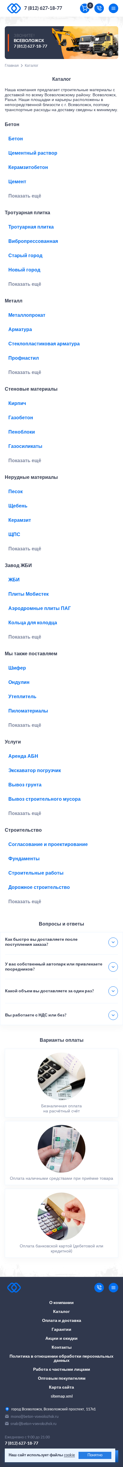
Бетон (15, 138)
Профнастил (23, 358)
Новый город (24, 270)
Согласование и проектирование (48, 844)
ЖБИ (14, 580)
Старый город (25, 255)
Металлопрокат (26, 315)
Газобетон (20, 417)
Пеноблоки (21, 432)
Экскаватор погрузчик (34, 770)
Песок (15, 491)
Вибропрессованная (33, 241)
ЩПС (14, 534)
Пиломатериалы (28, 711)
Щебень (17, 506)
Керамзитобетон (28, 167)
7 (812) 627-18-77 (43, 8)
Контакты (62, 1347)
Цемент (17, 181)
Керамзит (19, 520)
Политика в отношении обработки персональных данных (61, 1358)
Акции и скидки (61, 1338)
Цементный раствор (32, 153)
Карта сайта (61, 1387)
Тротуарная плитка (31, 227)
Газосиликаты (25, 446)
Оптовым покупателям (61, 1378)
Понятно (94, 1455)
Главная (12, 65)
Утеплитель (22, 696)
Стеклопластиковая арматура (44, 343)
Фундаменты (24, 858)
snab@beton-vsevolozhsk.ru (33, 1423)
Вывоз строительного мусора (44, 799)
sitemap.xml (62, 1396)
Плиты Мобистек (28, 594)
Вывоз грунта (24, 785)
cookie (69, 1455)
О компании (61, 1303)
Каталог (61, 1312)
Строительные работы (36, 873)
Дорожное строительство (39, 887)
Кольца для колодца (32, 622)
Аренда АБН (23, 756)
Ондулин (19, 682)
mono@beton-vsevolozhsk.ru (35, 1416)
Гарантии (61, 1330)
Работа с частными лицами (61, 1369)
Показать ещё (24, 196)
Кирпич (17, 403)
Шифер (17, 668)
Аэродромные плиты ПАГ (39, 608)
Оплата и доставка (61, 1321)
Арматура (20, 329)
